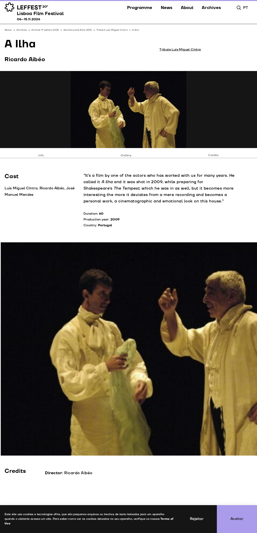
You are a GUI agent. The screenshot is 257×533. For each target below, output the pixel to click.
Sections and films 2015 (77, 30)
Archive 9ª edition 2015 (45, 30)
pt (245, 7)
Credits (213, 155)
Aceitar (236, 518)
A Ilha (135, 30)
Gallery (126, 155)
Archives (21, 30)
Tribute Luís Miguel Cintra (111, 30)
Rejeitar (197, 518)
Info (41, 155)
